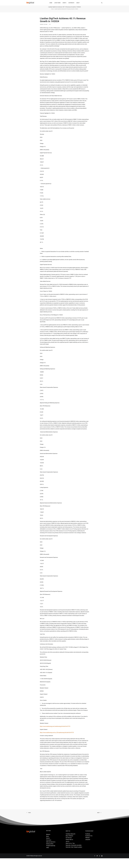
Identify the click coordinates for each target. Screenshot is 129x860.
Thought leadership (50, 845)
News (47, 836)
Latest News (57, 2)
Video (47, 847)
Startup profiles (49, 843)
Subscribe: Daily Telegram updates (74, 847)
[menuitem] (51, 3)
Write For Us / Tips (70, 843)
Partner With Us (69, 839)
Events (64, 2)
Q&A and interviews (50, 842)
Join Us (67, 841)
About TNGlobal (69, 835)
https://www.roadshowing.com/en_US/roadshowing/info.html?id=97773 (57, 732)
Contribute (71, 2)
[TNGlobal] (30, 3)
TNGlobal (87, 837)
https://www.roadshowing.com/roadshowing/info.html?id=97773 (55, 726)
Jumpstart (87, 839)
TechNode (87, 834)
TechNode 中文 (88, 835)
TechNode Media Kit (70, 834)
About (78, 2)
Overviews (48, 840)
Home (50, 2)
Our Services (69, 837)
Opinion (48, 838)
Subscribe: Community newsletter (73, 845)
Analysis (48, 834)
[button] (101, 3)
